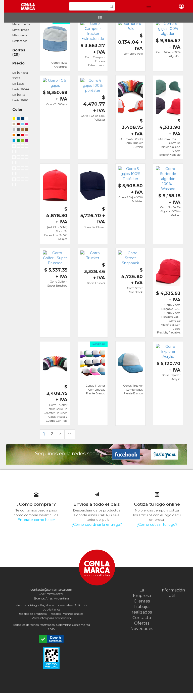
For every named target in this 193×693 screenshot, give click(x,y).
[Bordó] (18, 180)
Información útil (172, 593)
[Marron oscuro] (26, 130)
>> (70, 433)
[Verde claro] (22, 168)
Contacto (141, 617)
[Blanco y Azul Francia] (14, 163)
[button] (148, 6)
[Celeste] (22, 124)
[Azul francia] (18, 119)
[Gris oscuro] (18, 130)
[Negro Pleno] (22, 180)
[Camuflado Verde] (18, 168)
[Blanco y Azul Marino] (18, 157)
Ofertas (141, 623)
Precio (18, 63)
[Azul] (26, 168)
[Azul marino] (22, 119)
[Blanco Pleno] (26, 180)
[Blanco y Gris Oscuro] (22, 163)
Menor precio (21, 24)
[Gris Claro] (26, 146)
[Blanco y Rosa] (18, 163)
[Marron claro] (22, 130)
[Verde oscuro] (22, 152)
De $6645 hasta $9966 (20, 97)
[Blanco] (26, 119)
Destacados (19, 41)
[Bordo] (18, 124)
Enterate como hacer (36, 519)
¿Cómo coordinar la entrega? (96, 524)
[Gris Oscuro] (14, 152)
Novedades (141, 628)
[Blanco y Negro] (26, 157)
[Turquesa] (14, 141)
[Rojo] (22, 135)
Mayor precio (20, 30)
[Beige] (14, 124)
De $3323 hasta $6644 (20, 86)
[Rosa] (26, 135)
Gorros (18, 50)
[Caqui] (14, 185)
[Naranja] (14, 135)
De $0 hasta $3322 (20, 75)
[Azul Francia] (26, 152)
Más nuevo (19, 35)
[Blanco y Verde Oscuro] (22, 157)
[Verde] (18, 141)
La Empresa (142, 593)
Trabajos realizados (142, 609)
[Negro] (18, 135)
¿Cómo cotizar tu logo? (156, 524)
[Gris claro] (14, 130)
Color (17, 109)
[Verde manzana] (22, 141)
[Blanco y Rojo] (14, 157)
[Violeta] (26, 141)
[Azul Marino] (18, 152)
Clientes (142, 601)
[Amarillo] (14, 119)
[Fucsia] (26, 124)
